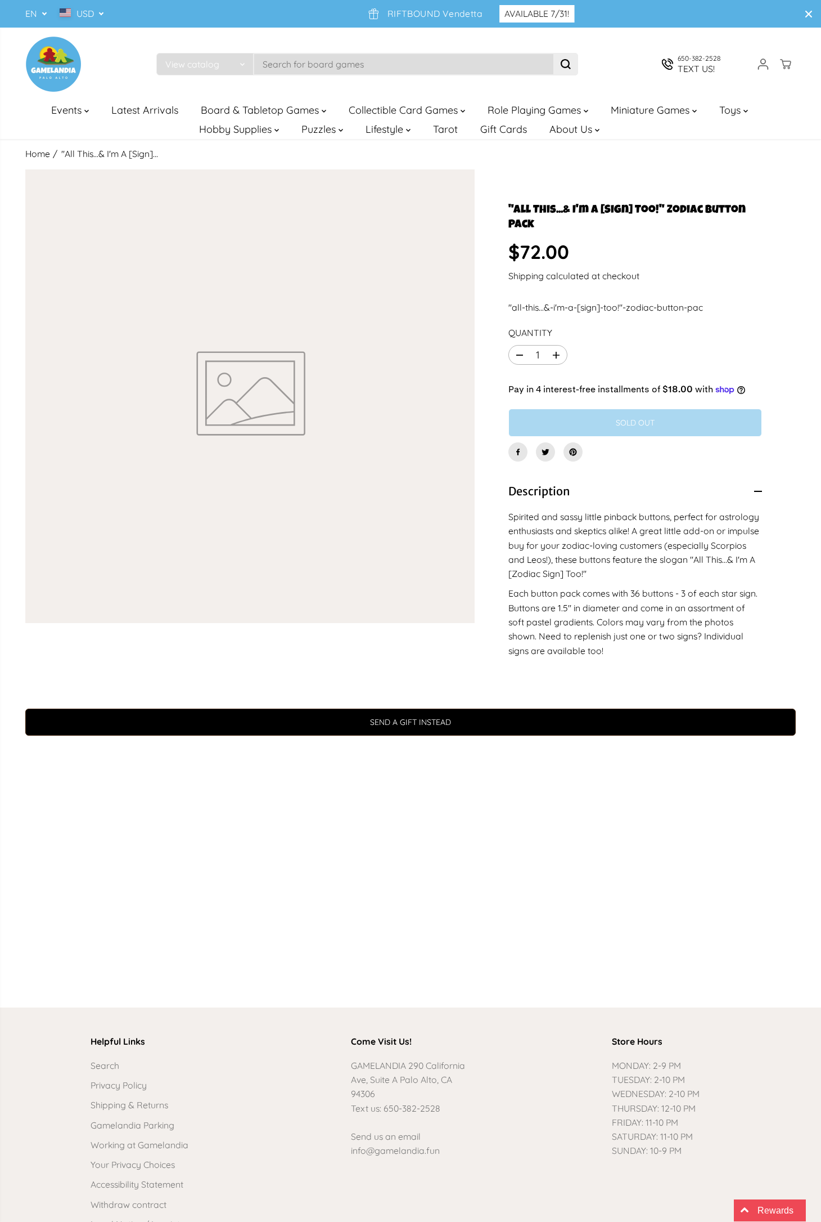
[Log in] (763, 64)
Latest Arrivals (144, 110)
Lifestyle (386, 129)
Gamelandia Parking (132, 1125)
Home (37, 153)
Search (105, 1065)
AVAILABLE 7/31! (522, 13)
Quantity (530, 332)
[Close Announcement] (808, 14)
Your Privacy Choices (133, 1164)
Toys (731, 110)
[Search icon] (565, 64)
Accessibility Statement (137, 1184)
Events (67, 110)
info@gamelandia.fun (395, 1150)
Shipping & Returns (129, 1105)
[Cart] (785, 64)
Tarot (445, 129)
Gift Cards (503, 129)
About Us (572, 129)
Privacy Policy (119, 1085)
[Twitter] (545, 452)
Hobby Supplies (236, 129)
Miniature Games (651, 110)
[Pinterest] (573, 452)
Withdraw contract (128, 1204)
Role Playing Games (536, 110)
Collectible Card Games (405, 110)
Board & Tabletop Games (261, 110)
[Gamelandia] (53, 64)
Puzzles (320, 129)
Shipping (526, 275)
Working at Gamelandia (139, 1145)
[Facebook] (517, 452)
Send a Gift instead (410, 722)
